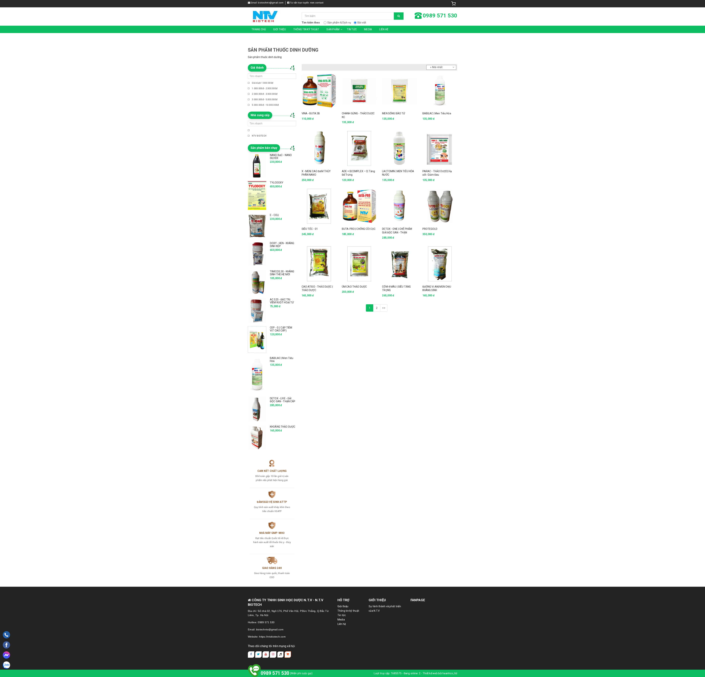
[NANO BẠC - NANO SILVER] (257, 165)
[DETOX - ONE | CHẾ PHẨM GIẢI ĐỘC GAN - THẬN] (399, 206)
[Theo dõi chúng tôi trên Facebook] (251, 654)
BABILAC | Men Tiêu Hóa (436, 113)
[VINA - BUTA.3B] (319, 90)
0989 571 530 (275, 673)
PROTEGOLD (429, 228)
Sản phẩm (332, 29)
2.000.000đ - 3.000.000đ (264, 94)
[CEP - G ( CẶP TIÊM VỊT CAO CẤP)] (257, 339)
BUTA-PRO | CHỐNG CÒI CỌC (358, 228)
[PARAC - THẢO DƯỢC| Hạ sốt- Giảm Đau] (439, 148)
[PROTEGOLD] (439, 206)
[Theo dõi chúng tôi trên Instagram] (273, 654)
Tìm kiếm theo (311, 22)
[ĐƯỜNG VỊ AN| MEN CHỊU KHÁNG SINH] (439, 263)
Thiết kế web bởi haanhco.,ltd (440, 673)
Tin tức (352, 29)
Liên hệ (383, 29)
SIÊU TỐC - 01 (310, 228)
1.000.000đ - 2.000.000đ (264, 88)
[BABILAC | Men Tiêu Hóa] (439, 90)
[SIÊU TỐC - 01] (319, 206)
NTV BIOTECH (258, 136)
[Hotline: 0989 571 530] (6, 634)
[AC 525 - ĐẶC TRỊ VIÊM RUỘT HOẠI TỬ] (257, 310)
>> (383, 307)
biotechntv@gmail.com (270, 2)
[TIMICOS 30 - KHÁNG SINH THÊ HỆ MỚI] (257, 282)
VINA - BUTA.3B (311, 113)
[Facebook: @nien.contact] (6, 645)
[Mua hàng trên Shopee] (288, 654)
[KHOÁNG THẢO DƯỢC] (257, 437)
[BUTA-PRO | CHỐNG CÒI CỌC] (359, 206)
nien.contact (317, 2)
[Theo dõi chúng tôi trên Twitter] (258, 654)
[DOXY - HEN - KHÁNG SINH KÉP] (257, 254)
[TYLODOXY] (257, 195)
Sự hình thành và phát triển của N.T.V (385, 608)
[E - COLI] (257, 226)
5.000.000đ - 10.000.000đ (265, 105)
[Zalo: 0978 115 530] (6, 665)
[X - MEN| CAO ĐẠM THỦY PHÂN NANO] (319, 148)
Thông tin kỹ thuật (306, 29)
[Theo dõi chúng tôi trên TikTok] (280, 654)
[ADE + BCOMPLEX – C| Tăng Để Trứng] (359, 148)
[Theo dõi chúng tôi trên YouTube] (266, 654)
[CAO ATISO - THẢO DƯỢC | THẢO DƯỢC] (319, 263)
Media (368, 29)
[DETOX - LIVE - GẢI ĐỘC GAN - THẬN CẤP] (257, 409)
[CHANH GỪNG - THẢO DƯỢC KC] (359, 90)
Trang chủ (259, 29)
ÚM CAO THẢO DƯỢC (354, 286)
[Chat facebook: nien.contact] (6, 655)
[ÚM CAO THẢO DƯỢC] (359, 263)
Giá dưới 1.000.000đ (262, 83)
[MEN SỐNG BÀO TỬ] (399, 90)
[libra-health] (272, 16)
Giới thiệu (279, 29)
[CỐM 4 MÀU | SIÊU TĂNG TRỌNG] (399, 263)
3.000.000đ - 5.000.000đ (264, 99)
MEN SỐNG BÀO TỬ (393, 113)
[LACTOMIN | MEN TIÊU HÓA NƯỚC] (399, 148)
